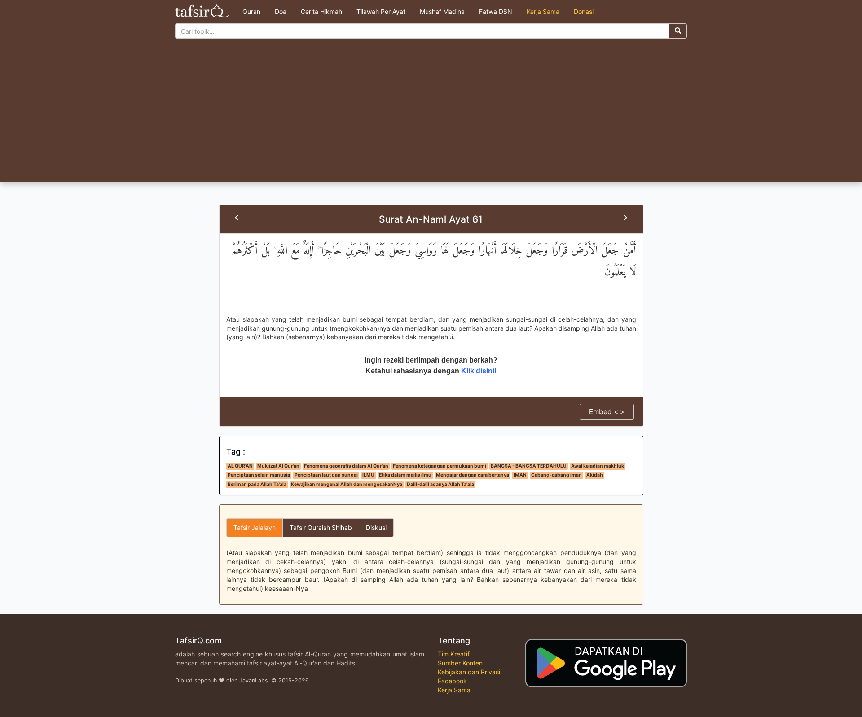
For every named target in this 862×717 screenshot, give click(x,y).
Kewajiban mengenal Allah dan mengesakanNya (346, 484)
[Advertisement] (431, 115)
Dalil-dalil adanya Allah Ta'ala (440, 484)
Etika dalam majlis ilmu (405, 475)
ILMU (368, 475)
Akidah (594, 475)
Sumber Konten (460, 663)
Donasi (584, 11)
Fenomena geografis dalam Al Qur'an (346, 466)
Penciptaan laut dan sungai (326, 475)
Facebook (452, 681)
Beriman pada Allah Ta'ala (257, 484)
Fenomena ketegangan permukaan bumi (439, 466)
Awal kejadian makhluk (597, 466)
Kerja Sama (543, 11)
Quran (251, 11)
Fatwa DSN (495, 11)
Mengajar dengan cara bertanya (472, 475)
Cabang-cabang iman (556, 475)
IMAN (520, 475)
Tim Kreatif (454, 654)
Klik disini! (479, 371)
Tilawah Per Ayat (380, 11)
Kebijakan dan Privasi (469, 672)
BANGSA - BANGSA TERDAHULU (529, 466)
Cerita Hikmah (321, 11)
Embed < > (607, 411)
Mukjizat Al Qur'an (278, 466)
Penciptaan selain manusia (259, 475)
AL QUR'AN (240, 466)
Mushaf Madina (442, 11)
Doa (280, 11)
